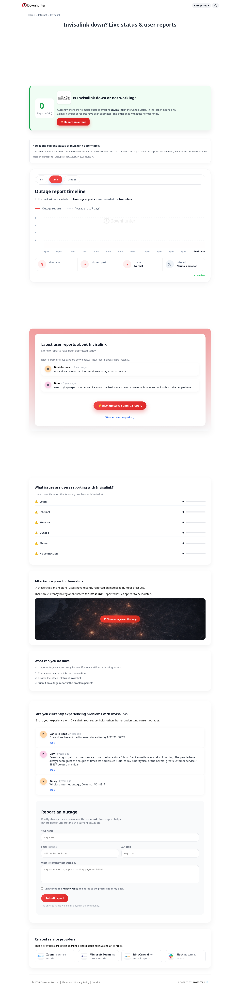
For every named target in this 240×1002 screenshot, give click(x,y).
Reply (52, 742)
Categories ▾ (201, 5)
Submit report (55, 898)
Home (31, 14)
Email (49, 846)
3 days (72, 179)
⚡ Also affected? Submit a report (120, 405)
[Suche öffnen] (215, 5)
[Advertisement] (120, 56)
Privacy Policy (70, 888)
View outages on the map (122, 618)
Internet (42, 14)
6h (41, 179)
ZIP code (126, 846)
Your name (47, 830)
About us (67, 982)
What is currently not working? (58, 862)
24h (55, 179)
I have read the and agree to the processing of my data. (84, 888)
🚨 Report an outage (73, 122)
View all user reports (120, 417)
